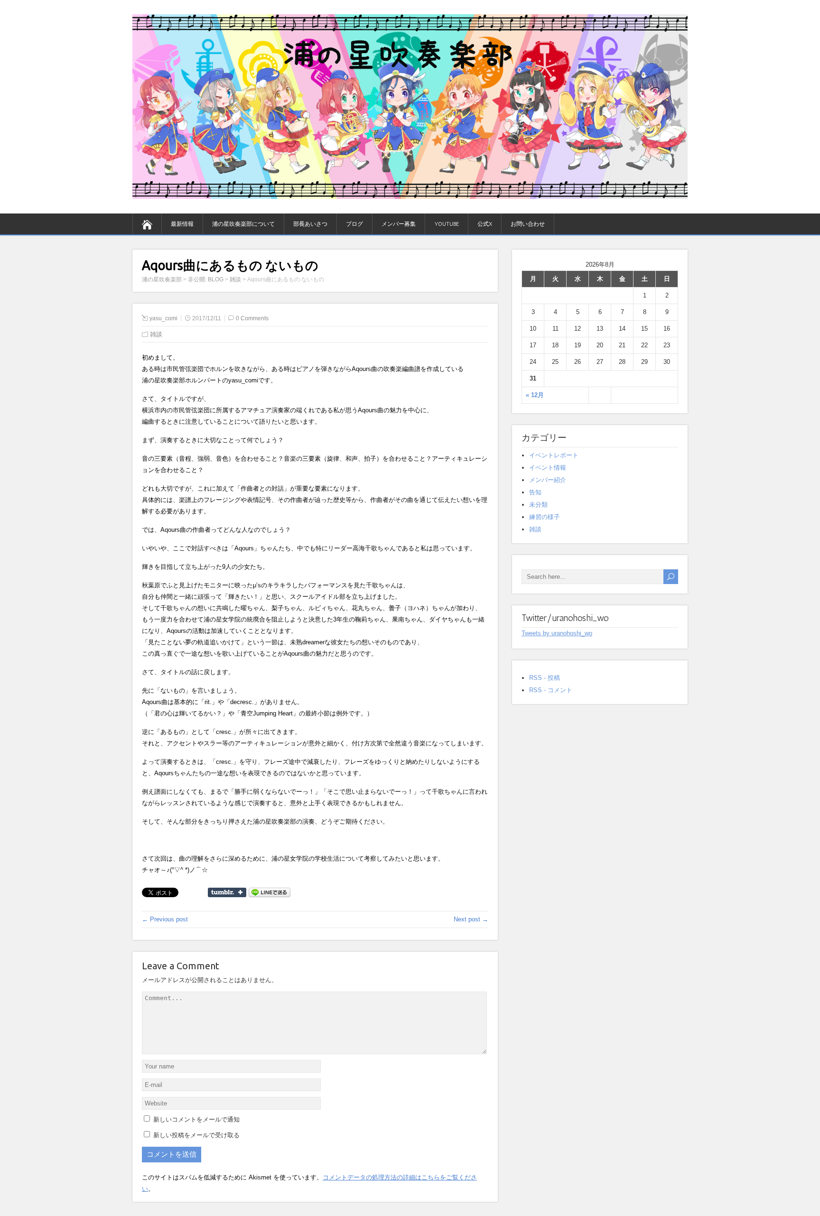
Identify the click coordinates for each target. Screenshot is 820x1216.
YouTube (446, 224)
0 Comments (252, 318)
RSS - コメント (550, 690)
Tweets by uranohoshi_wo (557, 633)
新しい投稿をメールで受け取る (196, 1135)
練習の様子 (544, 516)
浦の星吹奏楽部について (243, 224)
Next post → (471, 919)
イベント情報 (547, 467)
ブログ (354, 224)
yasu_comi (163, 318)
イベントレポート (553, 455)
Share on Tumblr (227, 892)
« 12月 (535, 395)
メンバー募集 (399, 224)
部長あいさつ (310, 224)
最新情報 (182, 224)
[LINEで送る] (269, 892)
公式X (484, 224)
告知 (535, 492)
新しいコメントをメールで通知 (196, 1119)
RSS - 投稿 (544, 677)
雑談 (156, 334)
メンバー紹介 (547, 479)
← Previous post (165, 919)
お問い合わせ (528, 224)
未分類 (538, 504)
